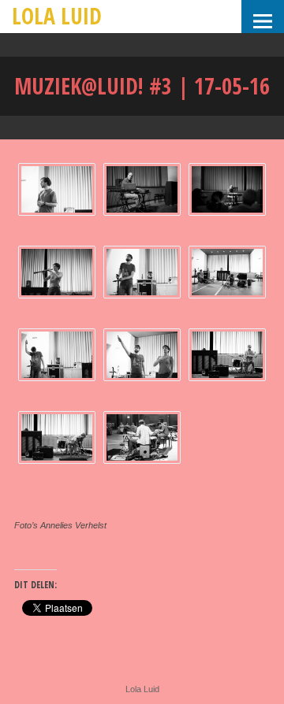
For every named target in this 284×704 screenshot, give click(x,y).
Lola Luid (57, 16)
